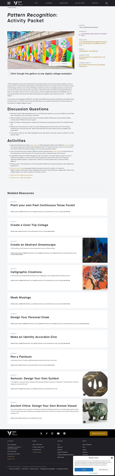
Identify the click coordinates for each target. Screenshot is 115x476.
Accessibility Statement (62, 468)
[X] (41, 433)
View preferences (103, 469)
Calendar (49, 3)
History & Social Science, (96, 64)
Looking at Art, (97, 57)
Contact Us (85, 454)
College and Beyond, (86, 41)
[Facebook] (47, 433)
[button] (112, 458)
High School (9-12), (89, 43)
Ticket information (36, 452)
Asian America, (84, 51)
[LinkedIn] (64, 433)
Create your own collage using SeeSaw (20, 177)
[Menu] (8, 3)
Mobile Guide (61, 457)
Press (84, 447)
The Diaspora (93, 51)
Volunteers (85, 452)
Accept (84, 469)
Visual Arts (83, 66)
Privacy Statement (94, 473)
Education (60, 449)
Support (95, 3)
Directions (10, 459)
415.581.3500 (11, 456)
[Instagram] (52, 433)
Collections (79, 3)
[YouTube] (58, 433)
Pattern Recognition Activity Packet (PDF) (94, 34)
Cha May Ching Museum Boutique (66, 454)
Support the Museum (63, 452)
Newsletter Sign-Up (98, 433)
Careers (84, 449)
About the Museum (87, 444)
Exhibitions (64, 3)
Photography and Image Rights (47, 468)
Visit (36, 3)
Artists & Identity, (85, 57)
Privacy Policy (25, 468)
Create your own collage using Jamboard (21, 175)
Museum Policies (34, 468)
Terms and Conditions (14, 468)
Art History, (83, 64)
